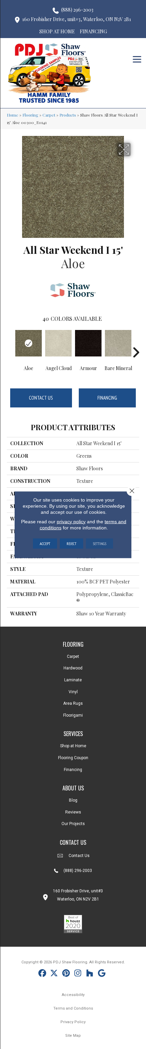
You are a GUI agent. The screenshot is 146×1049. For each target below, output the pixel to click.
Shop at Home (73, 746)
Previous (10, 342)
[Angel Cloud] (58, 343)
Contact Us (41, 398)
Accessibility (73, 995)
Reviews (73, 812)
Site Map (73, 1035)
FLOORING (73, 644)
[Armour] (88, 343)
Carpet (48, 115)
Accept (45, 543)
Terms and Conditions (73, 1008)
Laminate (73, 680)
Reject (71, 543)
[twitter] (54, 974)
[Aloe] (28, 343)
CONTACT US (73, 842)
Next (136, 342)
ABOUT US (73, 788)
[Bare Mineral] (118, 343)
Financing (107, 398)
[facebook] (42, 974)
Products (67, 115)
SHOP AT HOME (57, 31)
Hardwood (73, 668)
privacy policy (71, 521)
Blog (73, 800)
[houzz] (90, 974)
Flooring (30, 115)
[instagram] (78, 974)
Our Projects (73, 823)
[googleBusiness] (102, 974)
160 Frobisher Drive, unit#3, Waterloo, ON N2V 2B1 (76, 19)
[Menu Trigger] (137, 58)
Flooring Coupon (73, 757)
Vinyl (73, 691)
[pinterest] (66, 974)
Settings (99, 543)
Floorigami (73, 715)
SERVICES (73, 734)
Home (12, 115)
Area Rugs (73, 703)
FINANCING (93, 31)
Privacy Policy (73, 1022)
